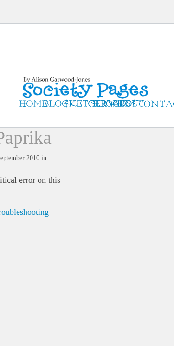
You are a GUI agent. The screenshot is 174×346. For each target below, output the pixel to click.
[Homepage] (87, 78)
